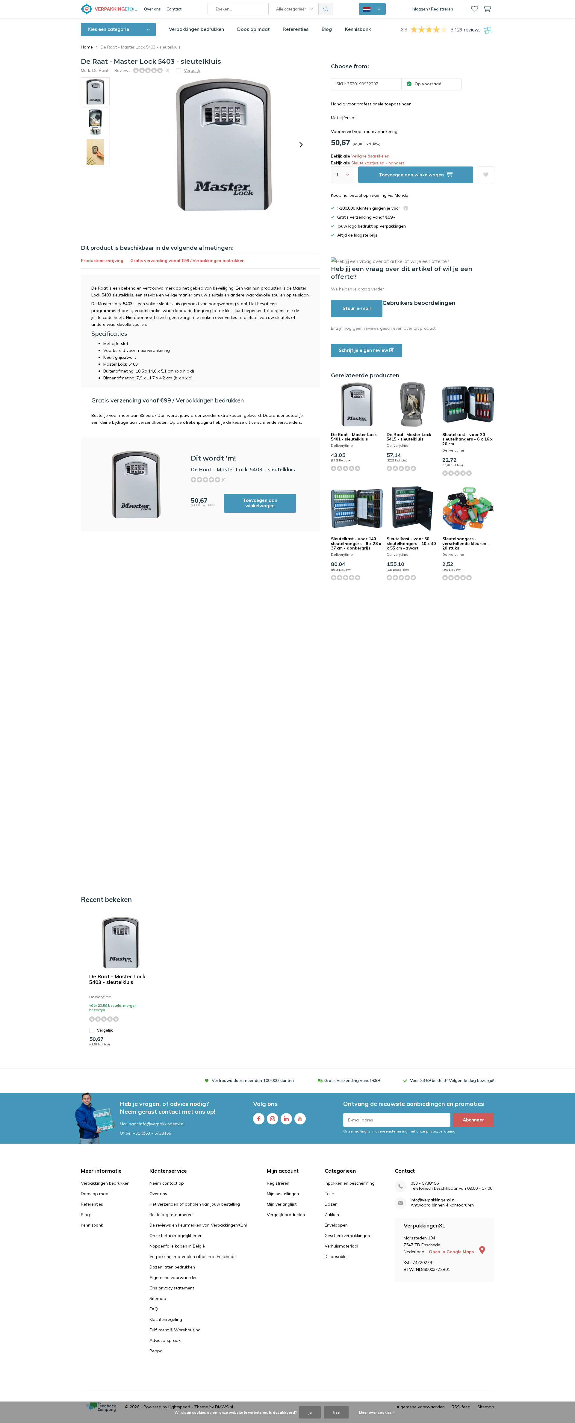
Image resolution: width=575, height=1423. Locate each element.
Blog (327, 29)
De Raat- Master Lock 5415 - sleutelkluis (409, 437)
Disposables (337, 1256)
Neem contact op (166, 1183)
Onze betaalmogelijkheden (175, 1235)
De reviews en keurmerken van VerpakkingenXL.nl (198, 1225)
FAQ (153, 1309)
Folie (329, 1193)
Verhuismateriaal (341, 1246)
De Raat (100, 70)
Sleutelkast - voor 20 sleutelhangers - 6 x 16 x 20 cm (467, 439)
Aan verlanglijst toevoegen (486, 174)
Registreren (278, 1183)
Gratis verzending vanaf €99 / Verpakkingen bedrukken (187, 260)
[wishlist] (474, 9)
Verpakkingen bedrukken (196, 29)
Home (87, 47)
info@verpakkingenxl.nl (433, 1200)
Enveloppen (336, 1225)
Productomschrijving (102, 260)
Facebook (258, 1118)
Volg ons (265, 1103)
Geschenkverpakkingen (347, 1235)
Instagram (272, 1118)
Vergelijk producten (286, 1214)
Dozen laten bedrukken (172, 1267)
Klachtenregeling (165, 1319)
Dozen (331, 1204)
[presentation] (301, 144)
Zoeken (326, 9)
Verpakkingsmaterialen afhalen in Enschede (192, 1256)
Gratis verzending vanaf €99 (352, 1080)
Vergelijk (105, 1030)
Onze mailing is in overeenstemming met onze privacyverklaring (399, 1131)
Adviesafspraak (165, 1340)
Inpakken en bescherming (350, 1183)
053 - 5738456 (425, 1183)
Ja (310, 1412)
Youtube (300, 1118)
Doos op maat (253, 29)
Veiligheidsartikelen (370, 156)
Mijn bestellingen (283, 1193)
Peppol (156, 1351)
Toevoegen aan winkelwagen (260, 502)
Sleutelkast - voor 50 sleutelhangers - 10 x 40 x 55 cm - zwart (411, 543)
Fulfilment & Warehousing (175, 1330)
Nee (336, 1412)
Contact (174, 9)
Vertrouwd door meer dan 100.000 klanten (253, 1080)
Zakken (332, 1214)
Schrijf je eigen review (364, 350)
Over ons (152, 9)
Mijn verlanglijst (281, 1204)
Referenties (295, 29)
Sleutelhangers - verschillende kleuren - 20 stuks (465, 543)
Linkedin (286, 1118)
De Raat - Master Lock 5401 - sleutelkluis (354, 437)
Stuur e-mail (357, 308)
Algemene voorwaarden (173, 1277)
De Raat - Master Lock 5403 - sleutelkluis (117, 979)
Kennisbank (358, 29)
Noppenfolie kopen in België (177, 1246)
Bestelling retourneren (171, 1214)
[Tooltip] (405, 208)
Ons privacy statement (171, 1288)
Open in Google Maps (452, 1251)
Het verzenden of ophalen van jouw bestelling (194, 1204)
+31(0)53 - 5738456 (152, 1133)
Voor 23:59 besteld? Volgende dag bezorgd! (452, 1080)
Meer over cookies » (376, 1412)
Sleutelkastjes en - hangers (378, 163)
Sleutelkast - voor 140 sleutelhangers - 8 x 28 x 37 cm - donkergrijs (356, 543)
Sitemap (157, 1298)
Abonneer (473, 1120)
